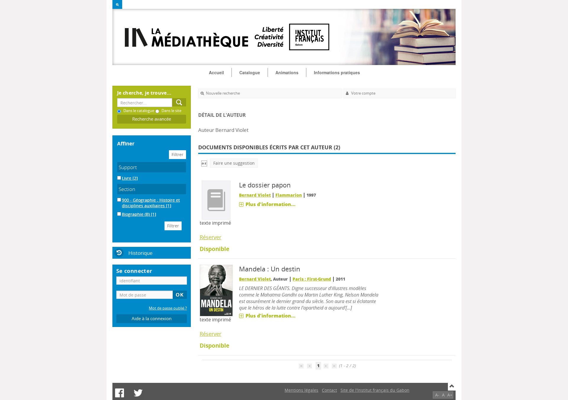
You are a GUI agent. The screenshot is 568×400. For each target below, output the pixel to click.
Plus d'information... (271, 204)
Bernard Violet (255, 195)
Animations (286, 72)
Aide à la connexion (152, 318)
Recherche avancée (151, 119)
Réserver (210, 237)
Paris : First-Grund (312, 279)
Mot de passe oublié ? (168, 308)
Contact (329, 390)
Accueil (216, 72)
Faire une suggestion (234, 163)
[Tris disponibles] (204, 163)
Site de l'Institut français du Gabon (375, 390)
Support (128, 167)
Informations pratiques (337, 72)
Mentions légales (301, 390)
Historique (140, 253)
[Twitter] (138, 393)
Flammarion (288, 195)
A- (437, 395)
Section (127, 189)
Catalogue (249, 72)
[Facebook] (119, 393)
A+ (449, 395)
